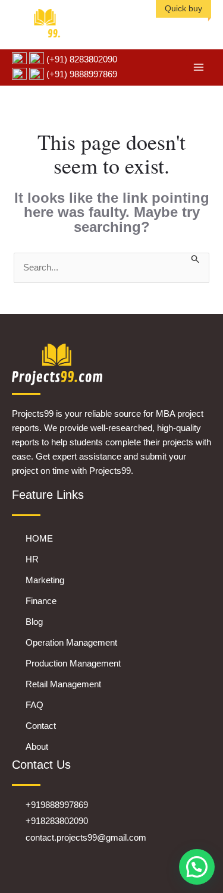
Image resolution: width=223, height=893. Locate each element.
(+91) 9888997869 (80, 74)
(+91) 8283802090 (80, 59)
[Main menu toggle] (199, 67)
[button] (197, 867)
